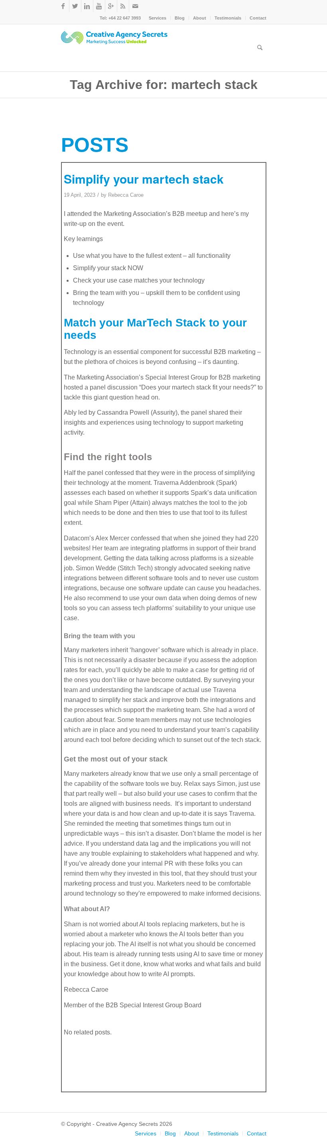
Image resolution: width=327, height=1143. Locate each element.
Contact (258, 18)
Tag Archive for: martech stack (164, 84)
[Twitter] (75, 6)
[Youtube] (99, 6)
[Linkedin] (87, 6)
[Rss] (123, 6)
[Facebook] (63, 6)
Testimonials (228, 18)
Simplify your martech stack (144, 178)
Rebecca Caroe (126, 195)
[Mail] (135, 6)
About (199, 18)
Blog (180, 18)
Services (157, 18)
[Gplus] (111, 6)
